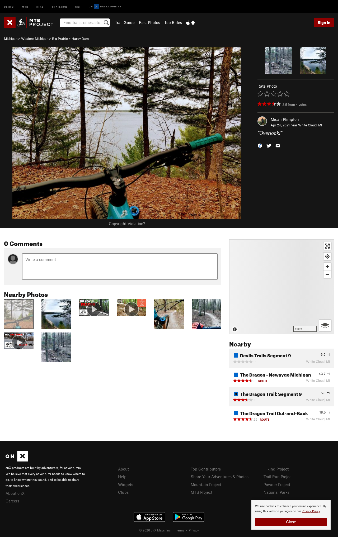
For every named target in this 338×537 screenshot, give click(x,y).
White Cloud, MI (310, 125)
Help (122, 476)
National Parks (276, 492)
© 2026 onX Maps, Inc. (155, 530)
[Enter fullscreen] (327, 246)
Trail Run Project (278, 476)
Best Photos (149, 22)
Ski (78, 6)
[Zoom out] (327, 274)
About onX (15, 493)
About (123, 469)
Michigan (10, 38)
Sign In (324, 22)
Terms (180, 530)
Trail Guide (125, 22)
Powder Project (277, 484)
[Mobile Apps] (190, 22)
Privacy (194, 530)
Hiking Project (276, 469)
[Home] (31, 22)
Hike (40, 6)
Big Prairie (60, 38)
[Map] (281, 287)
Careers (12, 500)
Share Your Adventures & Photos (219, 476)
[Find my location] (327, 256)
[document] (291, 515)
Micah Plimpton (285, 119)
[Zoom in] (327, 266)
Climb (9, 6)
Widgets (125, 484)
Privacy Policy (311, 511)
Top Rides (173, 22)
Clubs (123, 492)
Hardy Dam (80, 38)
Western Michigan (34, 38)
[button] (259, 145)
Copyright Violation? (127, 223)
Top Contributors (206, 469)
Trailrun (59, 6)
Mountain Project (206, 484)
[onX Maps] (17, 460)
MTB (25, 6)
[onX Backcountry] (105, 7)
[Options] (325, 325)
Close (291, 521)
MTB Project (201, 492)
